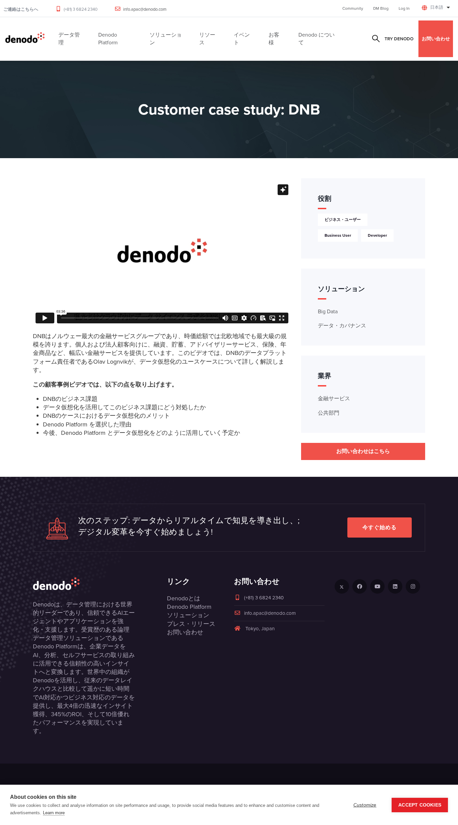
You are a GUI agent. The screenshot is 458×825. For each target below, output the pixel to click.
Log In (404, 8)
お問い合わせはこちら (363, 451)
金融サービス (334, 398)
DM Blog (381, 8)
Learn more (54, 812)
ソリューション (188, 615)
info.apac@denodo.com (145, 9)
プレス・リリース (191, 624)
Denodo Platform (189, 606)
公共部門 (328, 413)
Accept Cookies (419, 805)
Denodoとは (183, 598)
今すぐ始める (379, 527)
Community (352, 8)
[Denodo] (25, 38)
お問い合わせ (436, 38)
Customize (365, 805)
